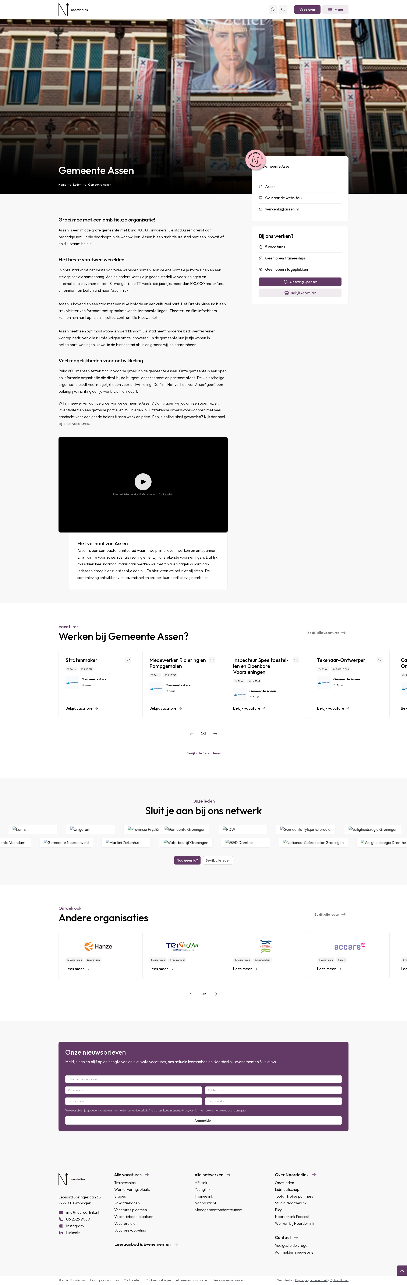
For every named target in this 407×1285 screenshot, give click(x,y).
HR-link (201, 1182)
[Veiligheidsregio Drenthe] (349, 843)
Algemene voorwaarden (192, 1280)
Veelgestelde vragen (292, 1245)
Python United (339, 1280)
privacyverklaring (191, 1110)
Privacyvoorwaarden (104, 1280)
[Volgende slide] (215, 733)
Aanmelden (203, 1120)
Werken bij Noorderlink (294, 1223)
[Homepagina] (73, 9)
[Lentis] (65, 829)
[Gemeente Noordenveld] (31, 843)
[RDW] (275, 829)
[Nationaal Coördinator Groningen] (278, 843)
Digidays (301, 1280)
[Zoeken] (273, 9)
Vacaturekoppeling (130, 1230)
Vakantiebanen (127, 1203)
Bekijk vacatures (303, 293)
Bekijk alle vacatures (323, 633)
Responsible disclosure (228, 1280)
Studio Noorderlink (291, 1203)
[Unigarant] (122, 829)
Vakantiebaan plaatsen (133, 1216)
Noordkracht (205, 1203)
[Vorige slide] (191, 733)
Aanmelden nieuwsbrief (295, 1252)
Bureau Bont (319, 1280)
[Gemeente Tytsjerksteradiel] (338, 829)
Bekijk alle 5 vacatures (204, 753)
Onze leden (284, 1182)
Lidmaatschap (287, 1189)
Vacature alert (126, 1223)
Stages (120, 1196)
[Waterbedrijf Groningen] (151, 843)
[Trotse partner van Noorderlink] (255, 160)
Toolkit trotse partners (294, 1196)
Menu (339, 9)
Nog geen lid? (187, 860)
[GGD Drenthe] (211, 843)
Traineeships (125, 1182)
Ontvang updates (303, 282)
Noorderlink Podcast (292, 1216)
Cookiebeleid (166, 494)
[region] (203, 684)
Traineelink (204, 1196)
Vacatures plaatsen (130, 1209)
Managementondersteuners (218, 1209)
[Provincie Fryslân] (180, 829)
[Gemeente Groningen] (218, 829)
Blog (278, 1209)
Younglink (202, 1189)
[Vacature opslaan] (128, 660)
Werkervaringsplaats (132, 1189)
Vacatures (307, 9)
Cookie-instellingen (158, 1280)
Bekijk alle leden (218, 860)
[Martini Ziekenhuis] (91, 843)
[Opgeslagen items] (283, 9)
